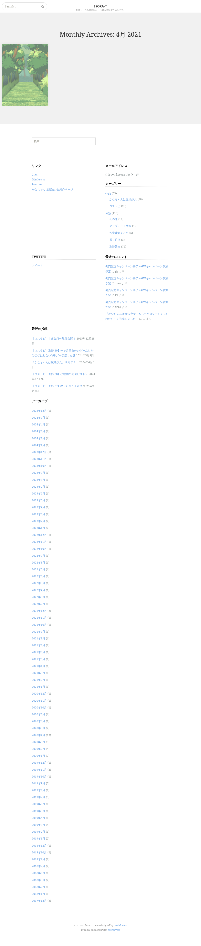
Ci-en (35, 174)
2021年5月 (38, 659)
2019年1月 (38, 838)
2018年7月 (38, 866)
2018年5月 (38, 880)
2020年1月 (38, 756)
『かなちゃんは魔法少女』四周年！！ (55, 362)
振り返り (114, 239)
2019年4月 (38, 818)
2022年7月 (38, 569)
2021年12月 (39, 611)
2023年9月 (38, 472)
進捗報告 (114, 246)
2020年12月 (39, 693)
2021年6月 (38, 652)
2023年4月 (38, 507)
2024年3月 (38, 431)
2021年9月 (38, 631)
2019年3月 (38, 825)
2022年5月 (38, 583)
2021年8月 (38, 638)
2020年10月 (39, 707)
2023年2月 (38, 521)
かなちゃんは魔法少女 (123, 199)
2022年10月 (39, 549)
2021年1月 (38, 686)
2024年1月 (38, 445)
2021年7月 (38, 645)
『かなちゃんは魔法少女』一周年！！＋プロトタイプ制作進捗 (24, 55)
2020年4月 (38, 735)
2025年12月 (39, 410)
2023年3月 (38, 514)
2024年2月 (38, 438)
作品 (108, 193)
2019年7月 (38, 797)
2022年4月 (38, 590)
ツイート (37, 265)
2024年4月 (38, 424)
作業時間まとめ (119, 233)
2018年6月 (38, 873)
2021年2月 (38, 680)
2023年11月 (39, 459)
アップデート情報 (120, 226)
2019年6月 (38, 804)
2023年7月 (38, 486)
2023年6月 (38, 493)
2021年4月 (38, 666)
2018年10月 (39, 852)
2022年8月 (38, 562)
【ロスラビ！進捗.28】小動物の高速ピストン (60, 374)
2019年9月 (38, 783)
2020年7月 (38, 714)
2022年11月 (39, 542)
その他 (113, 219)
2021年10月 (39, 624)
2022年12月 (39, 535)
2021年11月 (39, 617)
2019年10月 (39, 776)
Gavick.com (120, 925)
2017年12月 (39, 900)
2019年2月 (38, 831)
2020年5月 (38, 728)
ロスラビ (114, 206)
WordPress (114, 929)
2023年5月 (38, 500)
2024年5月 (38, 417)
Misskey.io (38, 179)
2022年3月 (38, 597)
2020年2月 (38, 749)
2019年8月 (38, 790)
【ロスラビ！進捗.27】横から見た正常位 (57, 386)
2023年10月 (39, 466)
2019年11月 (39, 769)
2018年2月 (38, 887)
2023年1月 (38, 528)
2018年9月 (38, 859)
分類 (108, 213)
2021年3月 (38, 673)
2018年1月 (38, 894)
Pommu (37, 184)
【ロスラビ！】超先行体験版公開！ (54, 338)
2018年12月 (39, 845)
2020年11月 (39, 700)
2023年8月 (38, 480)
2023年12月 (39, 452)
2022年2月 (38, 604)
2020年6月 (38, 721)
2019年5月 (38, 811)
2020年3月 (38, 742)
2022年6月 (38, 576)
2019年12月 (39, 762)
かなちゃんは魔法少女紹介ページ (52, 189)
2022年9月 (38, 555)
